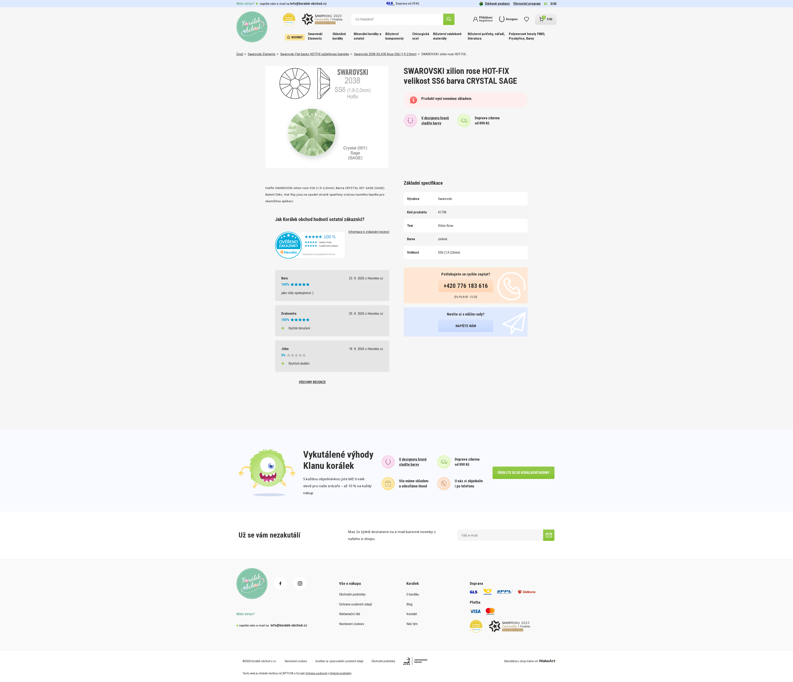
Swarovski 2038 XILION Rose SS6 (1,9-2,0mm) (385, 54)
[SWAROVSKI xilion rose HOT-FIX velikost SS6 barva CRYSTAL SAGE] (326, 117)
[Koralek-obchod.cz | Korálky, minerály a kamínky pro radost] (251, 26)
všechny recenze (312, 382)
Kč (545, 4)
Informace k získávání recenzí (368, 232)
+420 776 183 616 (466, 285)
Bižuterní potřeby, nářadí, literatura (486, 36)
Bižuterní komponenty (394, 36)
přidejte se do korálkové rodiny (523, 473)
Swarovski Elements (315, 36)
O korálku (412, 594)
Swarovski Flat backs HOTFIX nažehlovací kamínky (314, 54)
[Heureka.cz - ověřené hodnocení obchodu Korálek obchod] (310, 245)
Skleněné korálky (339, 36)
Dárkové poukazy (497, 3)
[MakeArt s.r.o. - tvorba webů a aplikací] (548, 661)
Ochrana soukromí (316, 673)
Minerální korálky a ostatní (367, 36)
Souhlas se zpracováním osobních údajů (339, 661)
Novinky (297, 37)
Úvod (239, 54)
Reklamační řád (349, 614)
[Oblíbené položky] (526, 19)
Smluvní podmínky (340, 673)
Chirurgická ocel (420, 36)
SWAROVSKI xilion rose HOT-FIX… (444, 54)
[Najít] (449, 19)
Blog (409, 604)
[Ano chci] (548, 535)
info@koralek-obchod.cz (308, 3)
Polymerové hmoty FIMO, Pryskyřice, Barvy (527, 36)
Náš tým (412, 624)
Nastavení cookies (351, 624)
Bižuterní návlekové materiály (447, 36)
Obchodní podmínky (352, 594)
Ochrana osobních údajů (355, 604)
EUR (554, 4)
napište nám (466, 326)
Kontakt (411, 614)
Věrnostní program (527, 3)
